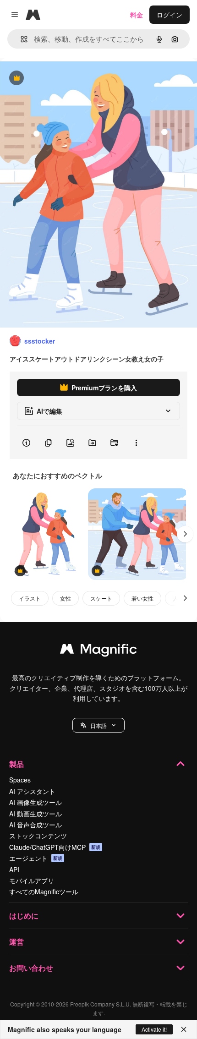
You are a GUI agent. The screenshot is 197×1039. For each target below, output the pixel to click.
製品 (16, 764)
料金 (136, 14)
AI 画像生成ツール (35, 802)
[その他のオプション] (136, 442)
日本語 (98, 725)
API (14, 869)
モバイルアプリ (31, 880)
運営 (16, 941)
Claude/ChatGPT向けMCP (54, 847)
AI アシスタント (32, 791)
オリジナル (63, 78)
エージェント (35, 858)
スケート (101, 598)
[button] (98, 725)
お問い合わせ (31, 967)
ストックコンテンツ (38, 835)
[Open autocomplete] (20, 39)
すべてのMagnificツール (43, 891)
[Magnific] (98, 651)
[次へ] (185, 534)
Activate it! (154, 1029)
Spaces (20, 779)
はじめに (23, 915)
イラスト (30, 598)
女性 (65, 598)
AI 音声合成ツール (35, 824)
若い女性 (142, 598)
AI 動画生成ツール (35, 813)
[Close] (183, 1029)
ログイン (169, 14)
